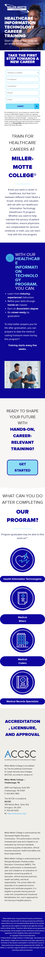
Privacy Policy (17, 123)
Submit (20, 106)
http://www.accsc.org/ (16, 813)
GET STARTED (22, 467)
